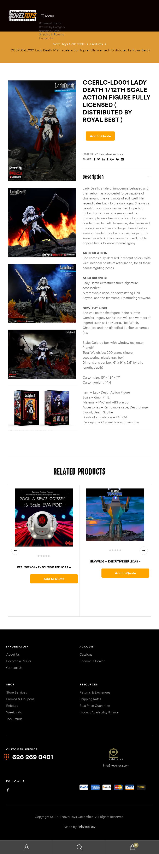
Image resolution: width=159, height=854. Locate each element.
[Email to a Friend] (122, 159)
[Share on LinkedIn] (103, 159)
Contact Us (46, 38)
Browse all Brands (50, 23)
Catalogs (86, 654)
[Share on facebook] (94, 159)
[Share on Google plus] (112, 159)
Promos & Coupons (20, 699)
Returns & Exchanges (95, 692)
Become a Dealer (49, 31)
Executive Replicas (111, 154)
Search (79, 847)
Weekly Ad (14, 712)
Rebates (12, 705)
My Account (26, 847)
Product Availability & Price (99, 712)
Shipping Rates (90, 699)
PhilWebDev (86, 827)
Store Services (16, 692)
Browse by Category (52, 27)
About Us (13, 654)
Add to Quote (100, 136)
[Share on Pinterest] (117, 159)
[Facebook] (8, 790)
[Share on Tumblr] (107, 159)
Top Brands (14, 719)
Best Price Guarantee (95, 705)
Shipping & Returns (51, 34)
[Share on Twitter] (98, 159)
